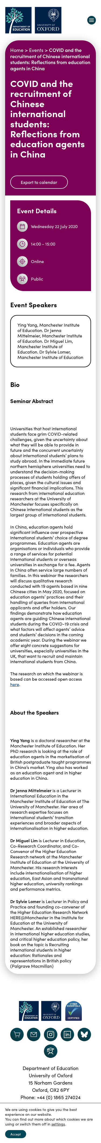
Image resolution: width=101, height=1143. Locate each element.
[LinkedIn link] (67, 1034)
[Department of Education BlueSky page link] (84, 1034)
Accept (16, 1134)
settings (58, 1124)
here (14, 684)
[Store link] (17, 1034)
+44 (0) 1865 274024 (59, 1097)
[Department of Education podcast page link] (50, 1051)
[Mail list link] (33, 1034)
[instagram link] (50, 1034)
